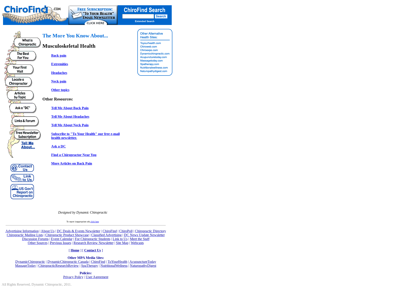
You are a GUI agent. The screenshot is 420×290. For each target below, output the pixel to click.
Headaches (59, 73)
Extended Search (144, 21)
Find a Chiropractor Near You (73, 155)
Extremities (59, 64)
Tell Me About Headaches (70, 116)
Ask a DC (58, 146)
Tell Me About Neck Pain (70, 125)
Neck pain (58, 81)
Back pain (58, 55)
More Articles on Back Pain (71, 163)
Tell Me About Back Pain (70, 108)
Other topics (60, 90)
